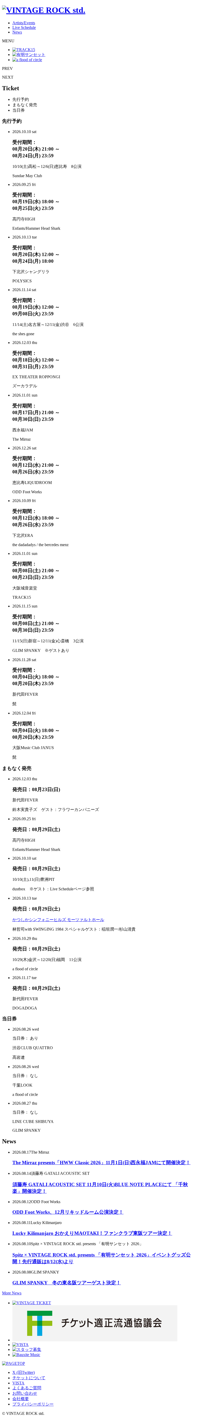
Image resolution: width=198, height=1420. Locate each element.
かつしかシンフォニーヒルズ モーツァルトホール (58, 919)
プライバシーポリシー (33, 1404)
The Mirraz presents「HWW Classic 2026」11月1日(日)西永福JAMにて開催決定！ (101, 1162)
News (17, 32)
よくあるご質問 (26, 1388)
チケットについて (28, 1378)
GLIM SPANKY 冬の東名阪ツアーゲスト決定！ (66, 1282)
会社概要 (20, 1399)
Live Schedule (24, 27)
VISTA (18, 1383)
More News (11, 1293)
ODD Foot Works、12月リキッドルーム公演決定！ (67, 1212)
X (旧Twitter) (23, 1372)
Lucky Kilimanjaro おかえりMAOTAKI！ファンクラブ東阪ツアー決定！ (92, 1233)
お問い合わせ (24, 1393)
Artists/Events (23, 23)
